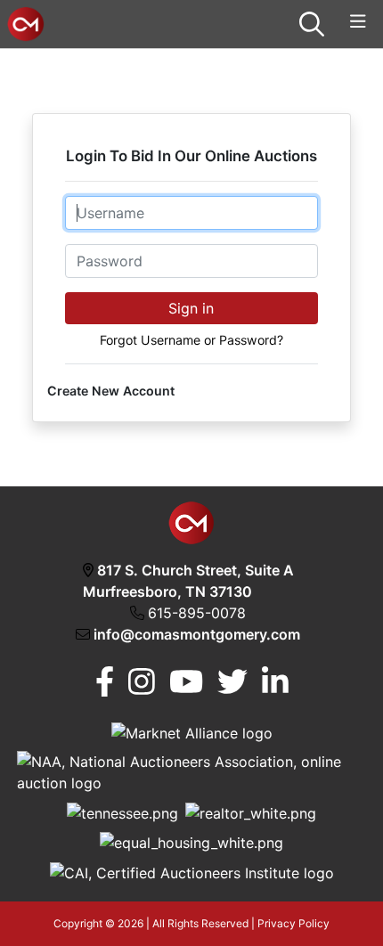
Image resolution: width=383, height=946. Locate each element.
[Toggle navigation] (358, 22)
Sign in (191, 308)
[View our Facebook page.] (104, 682)
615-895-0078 (197, 613)
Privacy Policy (293, 923)
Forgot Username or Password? (191, 339)
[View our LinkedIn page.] (275, 682)
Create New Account (111, 390)
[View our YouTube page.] (186, 682)
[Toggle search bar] (312, 24)
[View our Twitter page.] (232, 682)
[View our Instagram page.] (141, 682)
